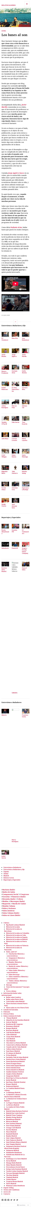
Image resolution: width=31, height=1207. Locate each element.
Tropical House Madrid (14, 1181)
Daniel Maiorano (5, 388)
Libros (20, 899)
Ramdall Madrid (12, 1134)
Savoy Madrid (11, 1161)
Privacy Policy (9, 1014)
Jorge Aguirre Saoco (16, 173)
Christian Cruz (15, 488)
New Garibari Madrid (14, 1123)
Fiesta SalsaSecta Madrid (15, 1070)
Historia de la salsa (13, 927)
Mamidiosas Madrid (13, 1119)
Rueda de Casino (19, 904)
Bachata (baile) (9, 890)
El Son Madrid (11, 1055)
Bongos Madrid (11, 1028)
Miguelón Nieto (4, 472)
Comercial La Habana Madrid (16, 1045)
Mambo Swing (24, 472)
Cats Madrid (10, 1039)
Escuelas (6, 897)
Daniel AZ (15, 548)
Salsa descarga (14, 974)
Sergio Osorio (4, 505)
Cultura (6, 923)
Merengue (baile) (18, 901)
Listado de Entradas (11, 1010)
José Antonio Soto (14, 506)
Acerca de (7, 1192)
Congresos (24, 894)
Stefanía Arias (16, 227)
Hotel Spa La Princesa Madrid (16, 1078)
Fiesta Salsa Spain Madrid (15, 1066)
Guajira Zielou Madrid (14, 1074)
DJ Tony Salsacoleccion (15, 389)
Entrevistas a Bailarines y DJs (14, 869)
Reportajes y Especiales (12, 880)
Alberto (4, 715)
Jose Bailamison (25, 339)
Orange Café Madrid (13, 1128)
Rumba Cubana (9, 906)
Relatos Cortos (9, 878)
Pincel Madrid (11, 1132)
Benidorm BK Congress (14, 1024)
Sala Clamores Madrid (14, 1140)
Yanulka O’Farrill (4, 423)
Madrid (6, 876)
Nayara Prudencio (5, 372)
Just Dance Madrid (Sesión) (15, 1082)
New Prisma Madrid (13, 1126)
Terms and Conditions (11, 1190)
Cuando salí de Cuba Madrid (16, 1047)
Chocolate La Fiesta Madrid (16, 1043)
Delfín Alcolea (24, 371)
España (4, 31)
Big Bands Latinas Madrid (15, 925)
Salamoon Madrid (12, 1150)
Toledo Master (11, 1179)
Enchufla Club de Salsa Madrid (17, 1057)
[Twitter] (11, 1200)
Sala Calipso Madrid (13, 1138)
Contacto (7, 1194)
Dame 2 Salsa (24, 568)
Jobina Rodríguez (5, 406)
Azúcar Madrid (11, 1022)
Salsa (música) (8, 911)
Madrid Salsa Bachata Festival (17, 1111)
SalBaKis (14, 692)
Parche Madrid (11, 1130)
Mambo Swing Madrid (14, 1117)
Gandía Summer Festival (15, 1072)
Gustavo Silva (24, 388)
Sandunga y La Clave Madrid (16, 1159)
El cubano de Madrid (13, 1053)
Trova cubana (11, 991)
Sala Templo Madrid (13, 1144)
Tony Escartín (24, 423)
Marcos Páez (14, 406)
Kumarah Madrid (12, 1086)
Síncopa (9, 985)
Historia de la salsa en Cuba (16, 935)
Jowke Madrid (11, 1080)
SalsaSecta (5, 548)
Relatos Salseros (9, 5)
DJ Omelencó (5, 339)
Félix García (15, 422)
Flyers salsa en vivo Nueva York (17, 1008)
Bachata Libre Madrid (4, 569)
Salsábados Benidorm (14, 1152)
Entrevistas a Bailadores (12, 867)
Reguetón (7, 904)
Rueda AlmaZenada (5, 531)
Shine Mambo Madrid (14, 1165)
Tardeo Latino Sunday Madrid (17, 1171)
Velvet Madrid (11, 1183)
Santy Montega (25, 456)
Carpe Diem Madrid (13, 1037)
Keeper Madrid (11, 1084)
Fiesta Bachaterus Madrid (15, 1061)
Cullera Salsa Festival (14, 1049)
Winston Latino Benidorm (15, 1186)
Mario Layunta (24, 439)
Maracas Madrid (12, 1121)
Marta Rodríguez (15, 840)
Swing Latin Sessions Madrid (16, 1169)
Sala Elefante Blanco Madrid (16, 1142)
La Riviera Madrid (12, 1105)
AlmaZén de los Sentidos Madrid (17, 1020)
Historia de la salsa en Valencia (17, 945)
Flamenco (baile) (18, 897)
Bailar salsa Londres (13, 997)
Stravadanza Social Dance (15, 1167)
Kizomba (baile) (9, 899)
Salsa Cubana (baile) (11, 913)
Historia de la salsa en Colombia (17, 933)
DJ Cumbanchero (25, 531)
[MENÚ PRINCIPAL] (26, 4)
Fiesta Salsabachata (13, 1068)
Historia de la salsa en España (16, 937)
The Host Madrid (12, 1175)
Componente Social (10, 894)
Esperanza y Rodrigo (25, 488)
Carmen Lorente (14, 439)
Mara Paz (15, 338)
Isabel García (4, 857)
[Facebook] (3, 1200)
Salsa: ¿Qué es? (11, 952)
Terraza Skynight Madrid (15, 1173)
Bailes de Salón (9, 892)
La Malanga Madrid (13, 1092)
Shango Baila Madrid (13, 1163)
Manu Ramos (14, 456)
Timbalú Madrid (12, 1177)
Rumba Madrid (11, 1136)
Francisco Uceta (25, 715)
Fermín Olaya (4, 488)
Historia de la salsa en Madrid (17, 939)
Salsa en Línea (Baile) (11, 915)
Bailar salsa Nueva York (14, 999)
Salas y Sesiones (9, 908)
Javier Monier (4, 355)
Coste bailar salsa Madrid (15, 1001)
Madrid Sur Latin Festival (15, 1113)
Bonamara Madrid (12, 1026)
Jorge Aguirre (14, 355)
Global (6, 874)
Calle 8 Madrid (11, 1034)
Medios (5, 901)
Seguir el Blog (9, 1188)
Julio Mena (5, 438)
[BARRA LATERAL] (15, 322)
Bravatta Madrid (12, 1030)
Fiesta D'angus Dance (13, 1063)
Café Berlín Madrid (13, 1032)
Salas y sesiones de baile (12, 1016)
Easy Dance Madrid (13, 1051)
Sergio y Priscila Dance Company (25, 550)
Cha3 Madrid (10, 1041)
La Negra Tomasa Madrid (15, 1103)
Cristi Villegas (4, 456)
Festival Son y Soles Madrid (16, 1059)
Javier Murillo (24, 355)
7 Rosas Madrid (11, 1018)
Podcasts (7, 1012)
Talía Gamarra (15, 472)
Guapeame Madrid (12, 1076)
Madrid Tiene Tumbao (14, 1115)
